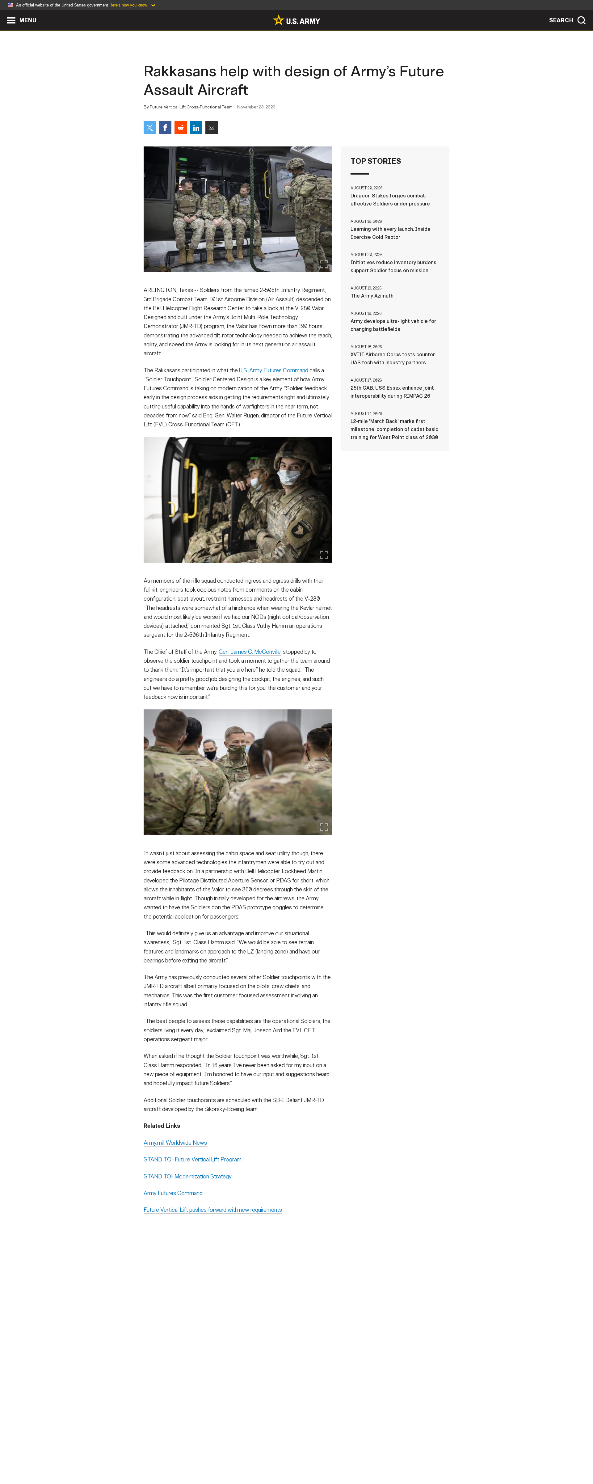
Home (161, 1456)
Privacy (224, 1456)
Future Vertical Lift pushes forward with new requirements (213, 1210)
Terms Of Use (259, 1456)
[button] (3, 13)
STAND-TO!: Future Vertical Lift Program (193, 1159)
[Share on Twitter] (150, 127)
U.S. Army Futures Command (273, 370)
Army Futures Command (173, 1193)
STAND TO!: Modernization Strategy (188, 1176)
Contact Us (191, 1456)
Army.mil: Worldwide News (175, 1142)
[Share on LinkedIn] (196, 127)
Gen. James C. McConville (250, 652)
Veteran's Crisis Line (413, 1456)
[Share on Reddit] (181, 127)
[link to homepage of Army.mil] (296, 20)
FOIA (334, 1456)
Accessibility (301, 1456)
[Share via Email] (211, 127)
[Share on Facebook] (165, 127)
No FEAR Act (363, 1456)
